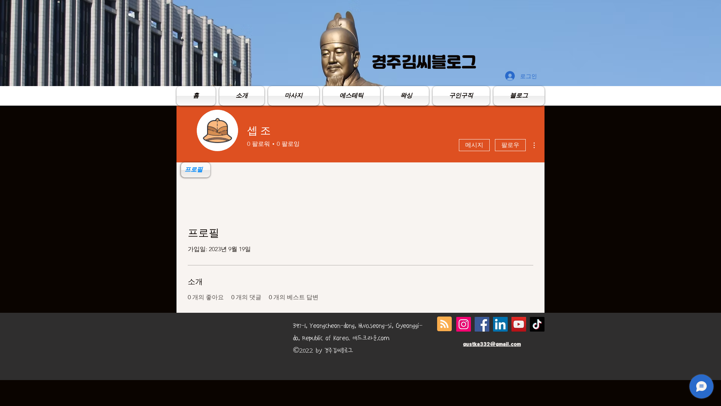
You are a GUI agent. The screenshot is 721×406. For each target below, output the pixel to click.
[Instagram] (463, 324)
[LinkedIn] (500, 324)
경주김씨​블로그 (424, 62)
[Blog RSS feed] (444, 324)
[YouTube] (518, 324)
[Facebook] (482, 324)
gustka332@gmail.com (492, 344)
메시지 (474, 144)
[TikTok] (537, 324)
